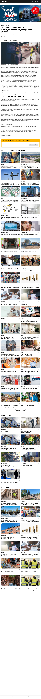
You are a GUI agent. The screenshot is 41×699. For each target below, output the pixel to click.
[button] (3, 135)
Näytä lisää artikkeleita (20, 410)
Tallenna (5, 40)
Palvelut (7, 25)
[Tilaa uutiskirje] (38, 2)
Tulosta (15, 40)
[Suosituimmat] (33, 2)
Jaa (10, 40)
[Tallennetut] (35, 2)
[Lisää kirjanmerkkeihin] (19, 164)
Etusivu (2, 25)
